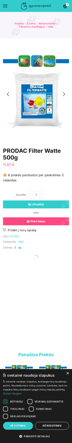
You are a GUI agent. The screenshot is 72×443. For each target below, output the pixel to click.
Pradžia (19, 23)
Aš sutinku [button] (18, 425)
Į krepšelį (38, 204)
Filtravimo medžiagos (32, 26)
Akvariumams (47, 23)
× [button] (67, 373)
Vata (50, 26)
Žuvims (31, 23)
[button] (36, 436)
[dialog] (36, 406)
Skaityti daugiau (12, 393)
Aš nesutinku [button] (52, 425)
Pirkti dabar (37, 221)
